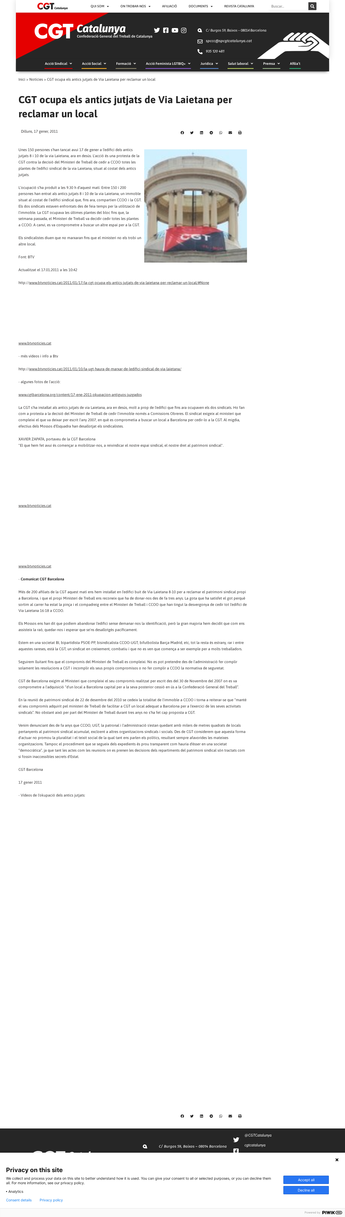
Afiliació (169, 6)
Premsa (269, 64)
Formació (123, 64)
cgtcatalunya (254, 1145)
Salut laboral (238, 64)
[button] (182, 132)
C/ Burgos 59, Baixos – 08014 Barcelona (236, 30)
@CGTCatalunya (258, 1135)
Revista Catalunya (239, 6)
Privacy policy (51, 1200)
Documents (198, 6)
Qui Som (97, 6)
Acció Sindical (56, 64)
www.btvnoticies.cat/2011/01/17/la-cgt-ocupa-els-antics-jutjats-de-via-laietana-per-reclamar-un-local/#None (119, 282)
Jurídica (207, 64)
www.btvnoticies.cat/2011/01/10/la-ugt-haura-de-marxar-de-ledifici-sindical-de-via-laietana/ (105, 369)
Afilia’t (295, 64)
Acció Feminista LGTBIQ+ (166, 64)
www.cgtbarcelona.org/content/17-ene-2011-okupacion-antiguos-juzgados (80, 394)
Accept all (306, 1180)
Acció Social (91, 64)
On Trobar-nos (133, 6)
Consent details (19, 1200)
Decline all (306, 1190)
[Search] (312, 6)
